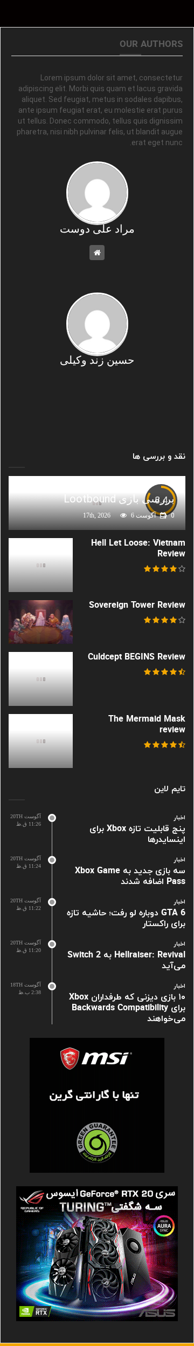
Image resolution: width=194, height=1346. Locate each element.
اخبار (179, 817)
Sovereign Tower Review (137, 605)
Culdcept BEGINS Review (136, 657)
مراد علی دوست (97, 228)
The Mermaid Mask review (146, 724)
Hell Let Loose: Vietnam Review (138, 549)
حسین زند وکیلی (97, 360)
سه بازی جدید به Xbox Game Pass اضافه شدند (130, 876)
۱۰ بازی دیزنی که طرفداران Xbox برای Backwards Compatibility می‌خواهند (127, 1008)
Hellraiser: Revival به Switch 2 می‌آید (126, 960)
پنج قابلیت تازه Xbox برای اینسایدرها (137, 834)
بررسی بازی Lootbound (119, 498)
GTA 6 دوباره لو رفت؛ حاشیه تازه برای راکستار (126, 918)
